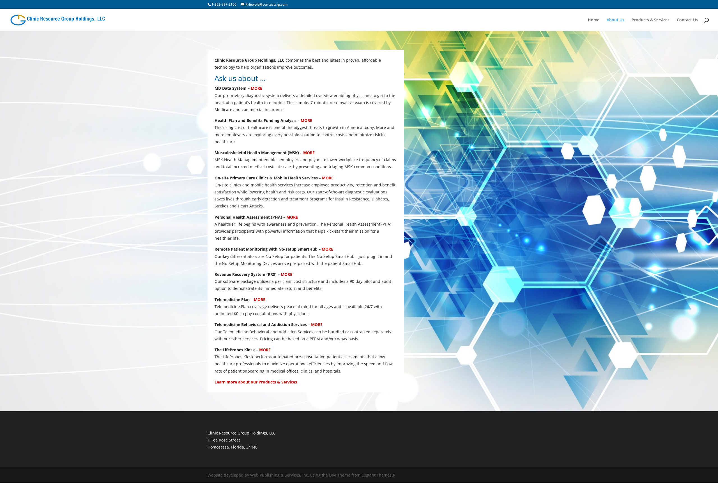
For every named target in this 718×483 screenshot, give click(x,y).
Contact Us (687, 20)
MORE (256, 88)
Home (593, 20)
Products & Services (650, 20)
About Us (615, 20)
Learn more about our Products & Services (256, 382)
